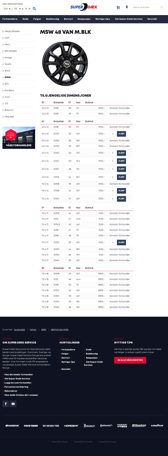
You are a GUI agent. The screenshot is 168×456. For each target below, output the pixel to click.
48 (70, 279)
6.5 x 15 (45, 108)
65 (70, 114)
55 (70, 108)
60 (70, 134)
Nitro (7, 44)
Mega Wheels (12, 31)
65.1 (78, 134)
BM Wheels (11, 51)
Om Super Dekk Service (129, 19)
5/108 (56, 184)
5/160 (56, 153)
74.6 (78, 161)
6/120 (56, 161)
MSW (8, 77)
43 (70, 290)
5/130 (56, 141)
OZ (6, 104)
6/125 (56, 169)
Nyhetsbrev (10, 391)
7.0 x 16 (45, 184)
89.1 (78, 146)
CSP (7, 38)
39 (70, 184)
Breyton (9, 110)
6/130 (56, 177)
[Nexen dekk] (51, 426)
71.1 (77, 108)
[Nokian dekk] (122, 426)
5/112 (56, 219)
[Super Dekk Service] (84, 7)
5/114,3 (57, 224)
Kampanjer (84, 19)
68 (70, 169)
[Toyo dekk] (31, 426)
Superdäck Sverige (107, 442)
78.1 (78, 141)
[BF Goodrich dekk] (139, 426)
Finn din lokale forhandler (18, 375)
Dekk (25, 19)
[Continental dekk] (106, 426)
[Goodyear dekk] (157, 426)
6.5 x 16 (45, 127)
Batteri (68, 19)
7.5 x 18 (45, 274)
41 (69, 230)
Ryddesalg (52, 19)
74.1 (77, 169)
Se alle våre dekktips (130, 360)
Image (8, 58)
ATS (7, 84)
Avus (7, 71)
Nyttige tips (102, 19)
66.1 (78, 224)
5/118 (56, 108)
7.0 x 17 (45, 213)
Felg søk (9, 117)
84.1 (78, 177)
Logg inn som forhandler (18, 383)
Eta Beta (9, 90)
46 (70, 191)
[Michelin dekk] (89, 426)
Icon (7, 97)
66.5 (78, 219)
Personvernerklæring (16, 387)
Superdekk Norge (60, 442)
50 (70, 161)
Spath (8, 64)
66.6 (78, 279)
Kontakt (152, 19)
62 (70, 177)
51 (70, 199)
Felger (37, 19)
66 (70, 249)
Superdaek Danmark (83, 442)
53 (70, 285)
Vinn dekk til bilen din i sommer (21, 395)
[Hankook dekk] (12, 426)
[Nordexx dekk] (71, 426)
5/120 (56, 134)
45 (70, 224)
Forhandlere (10, 19)
